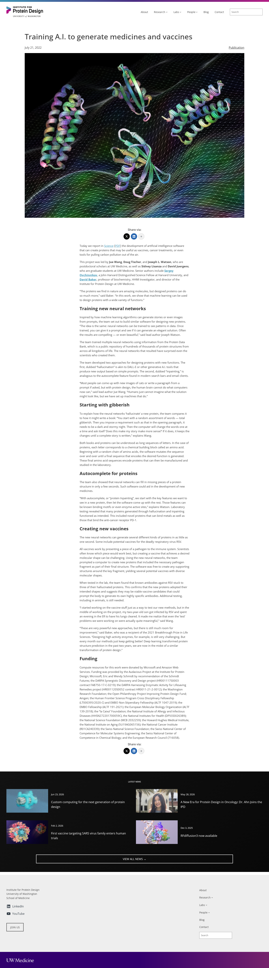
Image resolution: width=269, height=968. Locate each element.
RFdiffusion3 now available (199, 836)
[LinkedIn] (134, 236)
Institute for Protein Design (23, 890)
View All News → (134, 859)
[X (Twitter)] (127, 236)
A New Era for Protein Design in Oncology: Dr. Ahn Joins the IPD (221, 804)
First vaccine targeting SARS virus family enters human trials (88, 835)
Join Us (15, 927)
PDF (117, 246)
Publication (236, 48)
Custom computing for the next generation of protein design (88, 804)
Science (108, 246)
